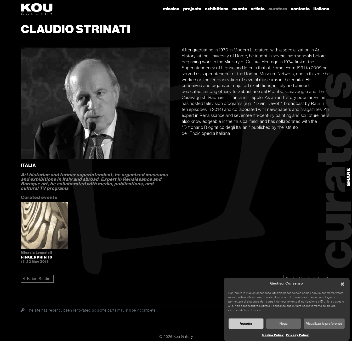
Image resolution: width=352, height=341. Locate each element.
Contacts (300, 8)
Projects (192, 8)
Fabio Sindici (39, 278)
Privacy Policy (297, 335)
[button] (342, 283)
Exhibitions (216, 8)
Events (239, 8)
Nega (283, 324)
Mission (171, 8)
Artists (258, 8)
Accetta (246, 324)
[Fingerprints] (44, 226)
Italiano (321, 8)
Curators (277, 8)
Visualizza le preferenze (324, 324)
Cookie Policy (273, 335)
